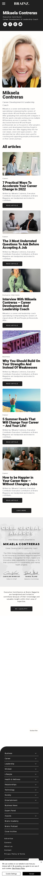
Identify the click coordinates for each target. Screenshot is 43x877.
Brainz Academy (11, 690)
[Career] (36, 627)
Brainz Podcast (11, 696)
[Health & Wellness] (36, 648)
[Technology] (36, 659)
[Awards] (36, 685)
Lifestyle (8, 643)
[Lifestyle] (36, 643)
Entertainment (11, 670)
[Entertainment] (36, 669)
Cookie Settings (11, 874)
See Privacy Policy (18, 868)
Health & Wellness (12, 649)
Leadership (9, 633)
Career (7, 628)
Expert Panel (10, 680)
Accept (31, 874)
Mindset (8, 638)
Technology (9, 659)
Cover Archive (11, 701)
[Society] (36, 664)
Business (8, 623)
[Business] (36, 622)
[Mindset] (36, 638)
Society (8, 664)
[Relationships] (36, 654)
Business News (11, 675)
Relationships (10, 654)
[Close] (40, 863)
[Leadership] (36, 633)
